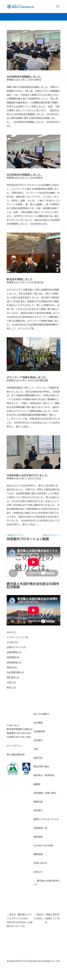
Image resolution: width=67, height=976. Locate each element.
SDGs (9, 632)
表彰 (9, 687)
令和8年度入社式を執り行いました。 (28, 475)
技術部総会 (12, 662)
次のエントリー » (51, 535)
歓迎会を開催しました (20, 279)
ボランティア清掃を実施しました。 (27, 377)
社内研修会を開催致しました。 (25, 76)
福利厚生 (11, 677)
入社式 (37, 478)
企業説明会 (12, 652)
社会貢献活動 (41, 380)
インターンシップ (16, 637)
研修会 (37, 79)
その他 (10, 642)
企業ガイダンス (14, 647)
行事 (9, 682)
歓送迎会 (39, 282)
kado (17, 79)
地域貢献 (11, 657)
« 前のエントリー (15, 535)
